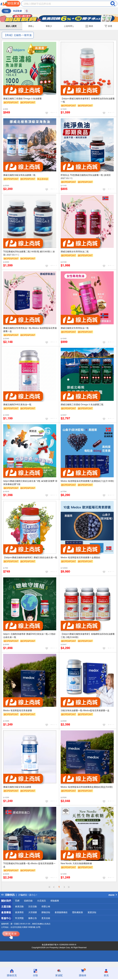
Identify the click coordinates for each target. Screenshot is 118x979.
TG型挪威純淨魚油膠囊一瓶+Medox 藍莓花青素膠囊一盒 (29, 865)
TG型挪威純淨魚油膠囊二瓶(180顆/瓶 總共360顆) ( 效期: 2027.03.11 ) (29, 253)
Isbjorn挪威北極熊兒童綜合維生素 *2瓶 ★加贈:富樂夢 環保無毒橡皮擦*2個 (30, 482)
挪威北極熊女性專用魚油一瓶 (75, 327)
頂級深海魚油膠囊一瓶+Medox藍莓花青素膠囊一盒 (85, 710)
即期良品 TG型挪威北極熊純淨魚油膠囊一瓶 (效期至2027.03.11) (86, 176)
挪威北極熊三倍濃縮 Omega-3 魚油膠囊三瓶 (82, 404)
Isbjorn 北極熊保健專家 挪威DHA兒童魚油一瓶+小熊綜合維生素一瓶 (29, 635)
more (111, 895)
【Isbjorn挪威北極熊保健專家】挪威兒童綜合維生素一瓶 (30, 557)
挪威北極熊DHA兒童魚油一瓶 (17, 404)
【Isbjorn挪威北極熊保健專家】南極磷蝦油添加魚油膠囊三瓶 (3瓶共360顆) (88, 635)
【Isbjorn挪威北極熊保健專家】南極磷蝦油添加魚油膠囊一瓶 (88, 100)
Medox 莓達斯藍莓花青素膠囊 (17, 710)
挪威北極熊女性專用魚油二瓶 (75, 251)
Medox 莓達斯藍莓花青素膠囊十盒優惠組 (80, 557)
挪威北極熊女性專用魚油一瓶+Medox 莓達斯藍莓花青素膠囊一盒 (30, 329)
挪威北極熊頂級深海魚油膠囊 (17, 786)
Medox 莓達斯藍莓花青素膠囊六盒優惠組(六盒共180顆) (87, 480)
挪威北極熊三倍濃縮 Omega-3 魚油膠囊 (22, 98)
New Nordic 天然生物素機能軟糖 (76, 863)
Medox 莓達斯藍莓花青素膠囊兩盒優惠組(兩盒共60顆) (87, 786)
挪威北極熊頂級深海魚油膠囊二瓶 (19, 174)
